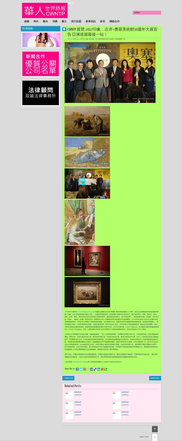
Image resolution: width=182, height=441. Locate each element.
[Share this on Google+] (84, 369)
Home (69, 39)
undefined (77, 392)
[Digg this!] (91, 369)
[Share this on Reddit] (102, 369)
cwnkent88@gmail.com (85, 312)
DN (65, 29)
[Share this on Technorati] (105, 369)
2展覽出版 (75, 39)
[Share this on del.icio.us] (95, 369)
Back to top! (155, 429)
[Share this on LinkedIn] (98, 369)
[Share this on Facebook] (77, 369)
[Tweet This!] (80, 369)
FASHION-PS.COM (79, 362)
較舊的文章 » (155, 378)
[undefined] (69, 395)
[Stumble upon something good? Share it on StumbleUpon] (88, 369)
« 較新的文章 (68, 378)
